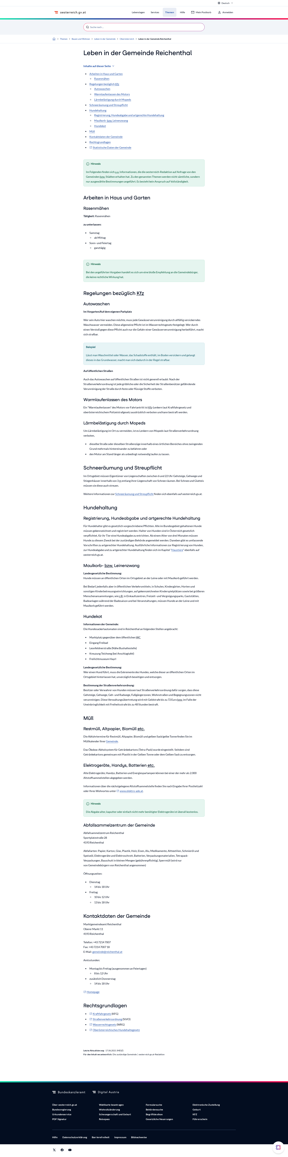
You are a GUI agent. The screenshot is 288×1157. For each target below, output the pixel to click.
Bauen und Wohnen (81, 39)
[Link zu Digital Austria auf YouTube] (70, 1150)
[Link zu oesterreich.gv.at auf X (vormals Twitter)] (54, 1150)
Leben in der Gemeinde (105, 39)
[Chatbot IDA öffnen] (278, 1147)
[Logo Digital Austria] (108, 1092)
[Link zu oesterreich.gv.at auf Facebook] (62, 1150)
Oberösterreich (127, 39)
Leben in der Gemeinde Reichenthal (154, 39)
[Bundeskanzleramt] (68, 1092)
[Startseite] (54, 39)
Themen (64, 39)
